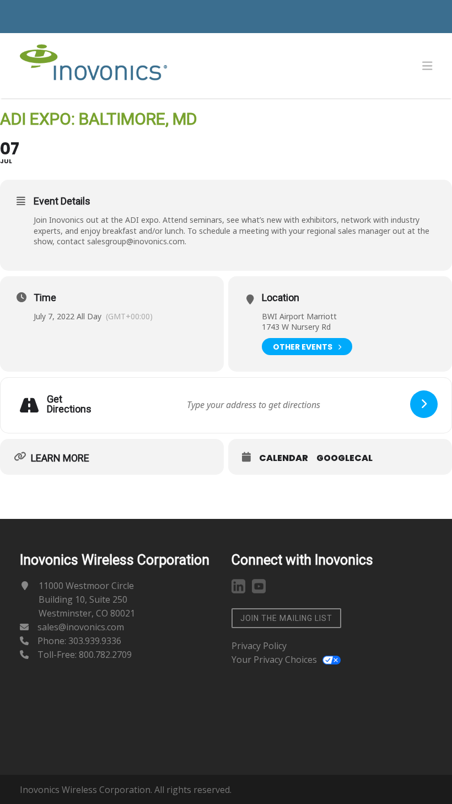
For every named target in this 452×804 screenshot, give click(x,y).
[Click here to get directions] (424, 404)
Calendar (283, 458)
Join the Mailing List (286, 618)
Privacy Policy (259, 646)
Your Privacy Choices (274, 659)
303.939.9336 (94, 641)
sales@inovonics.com (80, 627)
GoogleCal (344, 458)
